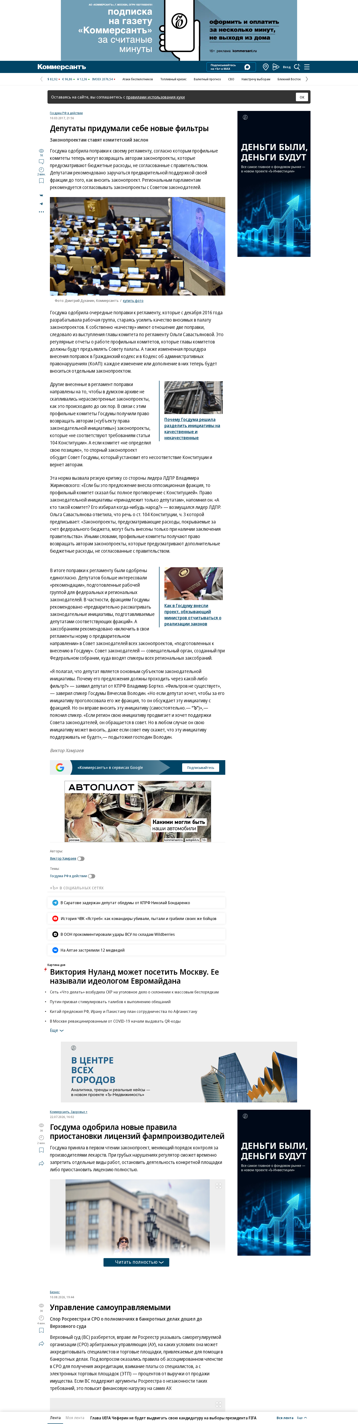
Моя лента (75, 1417)
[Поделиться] (41, 195)
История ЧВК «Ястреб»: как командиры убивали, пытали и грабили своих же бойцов (139, 918)
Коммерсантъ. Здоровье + (68, 1111)
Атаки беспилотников (137, 79)
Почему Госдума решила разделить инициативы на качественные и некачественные (192, 428)
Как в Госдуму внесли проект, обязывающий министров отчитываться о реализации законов (192, 615)
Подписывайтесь (200, 767)
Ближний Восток (289, 79)
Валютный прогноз (207, 79)
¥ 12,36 (82, 79)
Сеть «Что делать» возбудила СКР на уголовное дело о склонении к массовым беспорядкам (134, 992)
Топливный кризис (173, 79)
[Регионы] (266, 67)
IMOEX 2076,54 (102, 79)
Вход (287, 67)
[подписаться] (82, 858)
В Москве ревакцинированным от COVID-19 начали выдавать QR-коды (115, 1021)
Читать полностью (136, 1262)
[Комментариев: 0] (41, 161)
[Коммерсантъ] (62, 66)
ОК (302, 97)
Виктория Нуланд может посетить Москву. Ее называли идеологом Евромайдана (134, 976)
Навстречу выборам (256, 79)
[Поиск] (297, 67)
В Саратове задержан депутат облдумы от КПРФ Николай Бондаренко (125, 902)
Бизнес (55, 1295)
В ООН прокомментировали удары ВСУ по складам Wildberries (118, 934)
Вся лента (285, 1417)
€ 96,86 (67, 79)
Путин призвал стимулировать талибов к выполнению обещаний (110, 1001)
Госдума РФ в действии (66, 113)
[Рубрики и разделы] (307, 67)
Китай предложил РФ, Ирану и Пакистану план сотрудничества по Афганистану (123, 1011)
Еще (54, 1030)
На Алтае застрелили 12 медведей (93, 950)
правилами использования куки (155, 97)
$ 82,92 (52, 79)
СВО (231, 79)
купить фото (133, 300)
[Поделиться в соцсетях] (41, 1163)
